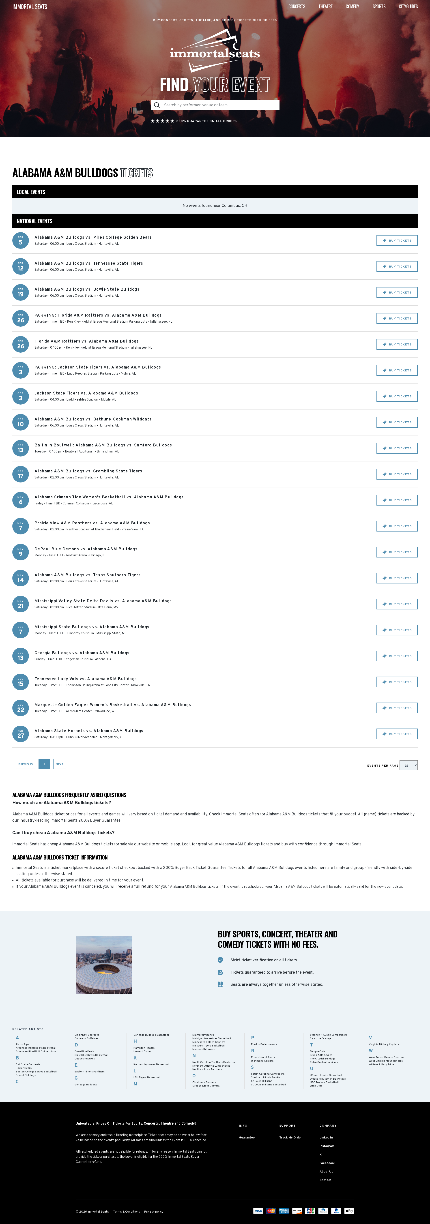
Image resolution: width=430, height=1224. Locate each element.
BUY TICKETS (400, 241)
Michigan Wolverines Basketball (211, 1038)
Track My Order (290, 1138)
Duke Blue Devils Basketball (91, 1055)
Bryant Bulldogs (26, 1075)
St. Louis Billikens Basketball (268, 1085)
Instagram (327, 1146)
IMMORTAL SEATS (29, 6)
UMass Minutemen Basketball (328, 1079)
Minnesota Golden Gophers (208, 1042)
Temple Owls (317, 1051)
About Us (326, 1172)
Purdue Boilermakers (264, 1044)
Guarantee (247, 1138)
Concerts (296, 6)
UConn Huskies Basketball (326, 1075)
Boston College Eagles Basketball (36, 1072)
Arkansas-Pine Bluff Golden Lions (36, 1051)
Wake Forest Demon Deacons (386, 1057)
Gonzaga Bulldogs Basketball (151, 1035)
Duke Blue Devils (85, 1051)
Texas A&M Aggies (321, 1055)
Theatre (325, 6)
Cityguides (408, 6)
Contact (325, 1180)
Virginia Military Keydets (384, 1044)
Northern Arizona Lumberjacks (211, 1066)
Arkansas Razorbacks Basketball (36, 1048)
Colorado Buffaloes (86, 1038)
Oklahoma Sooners (204, 1082)
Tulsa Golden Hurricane (324, 1062)
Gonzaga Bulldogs (86, 1085)
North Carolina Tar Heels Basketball (214, 1062)
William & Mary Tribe (381, 1064)
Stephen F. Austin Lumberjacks (328, 1035)
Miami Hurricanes (203, 1035)
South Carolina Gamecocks (267, 1074)
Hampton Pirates (144, 1048)
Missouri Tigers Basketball (208, 1046)
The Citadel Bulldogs (322, 1059)
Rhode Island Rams (263, 1057)
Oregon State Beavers (205, 1086)
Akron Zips (22, 1044)
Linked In (326, 1138)
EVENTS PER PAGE (383, 766)
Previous (25, 764)
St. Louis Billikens (261, 1081)
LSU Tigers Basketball (146, 1077)
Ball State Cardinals (28, 1064)
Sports (379, 6)
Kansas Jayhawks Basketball (151, 1064)
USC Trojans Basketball (324, 1082)
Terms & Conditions (126, 1212)
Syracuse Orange (320, 1038)
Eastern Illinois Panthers (90, 1072)
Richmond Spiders (262, 1061)
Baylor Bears (24, 1068)
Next (59, 764)
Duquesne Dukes (85, 1059)
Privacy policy (153, 1212)
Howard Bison (142, 1051)
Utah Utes (316, 1086)
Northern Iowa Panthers (207, 1069)
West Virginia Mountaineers (386, 1061)
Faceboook (327, 1163)
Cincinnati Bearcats (87, 1035)
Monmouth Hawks (203, 1049)
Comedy (352, 6)
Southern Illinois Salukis (265, 1077)
